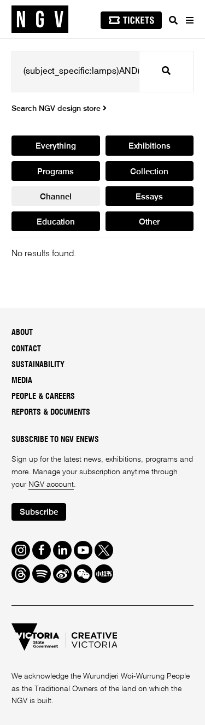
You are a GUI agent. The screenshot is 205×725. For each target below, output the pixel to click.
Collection (149, 172)
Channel (56, 197)
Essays (149, 197)
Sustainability (38, 365)
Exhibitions (149, 146)
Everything (56, 146)
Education (56, 222)
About (22, 333)
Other (149, 222)
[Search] (173, 20)
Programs (55, 172)
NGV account (51, 484)
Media (21, 381)
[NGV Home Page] (39, 19)
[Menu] (189, 20)
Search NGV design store (57, 109)
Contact (26, 349)
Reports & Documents (50, 412)
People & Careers (43, 396)
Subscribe (39, 512)
